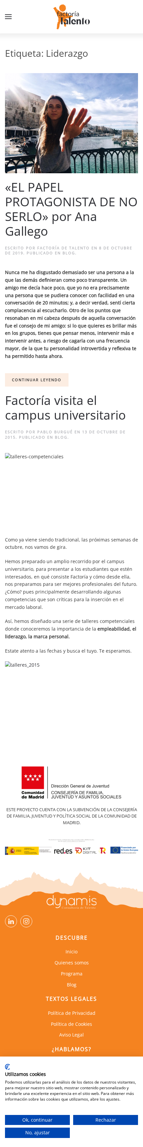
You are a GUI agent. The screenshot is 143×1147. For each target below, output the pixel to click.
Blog (69, 252)
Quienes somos (72, 962)
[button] (8, 16)
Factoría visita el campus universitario (65, 407)
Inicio (71, 951)
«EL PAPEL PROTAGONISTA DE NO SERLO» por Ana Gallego (71, 209)
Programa (71, 973)
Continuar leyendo (37, 379)
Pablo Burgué (55, 431)
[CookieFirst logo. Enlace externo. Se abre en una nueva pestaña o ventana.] (7, 1067)
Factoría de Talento (63, 247)
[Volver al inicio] (71, 16)
